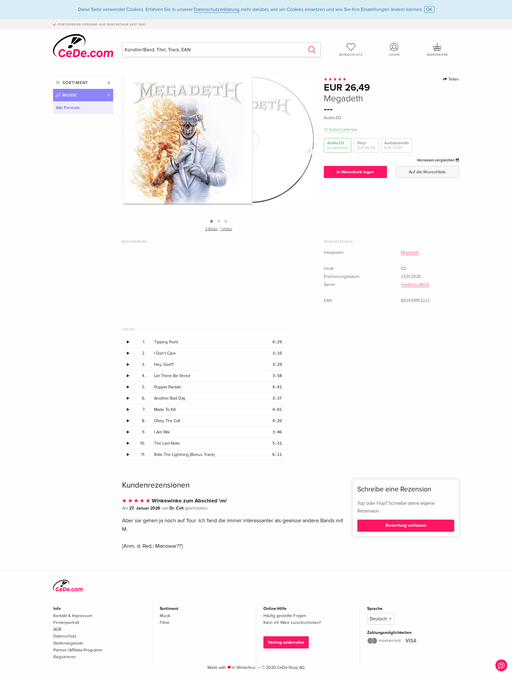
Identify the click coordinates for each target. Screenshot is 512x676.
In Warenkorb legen (355, 171)
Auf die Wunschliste (427, 171)
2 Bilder (211, 229)
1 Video (226, 229)
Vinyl (366, 145)
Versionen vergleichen (436, 160)
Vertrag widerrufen (286, 642)
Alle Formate (68, 107)
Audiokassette (396, 145)
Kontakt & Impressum (72, 615)
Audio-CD (337, 145)
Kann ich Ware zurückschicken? (292, 622)
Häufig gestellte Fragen (284, 615)
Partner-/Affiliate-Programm (77, 650)
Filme (164, 622)
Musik (70, 95)
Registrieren (64, 656)
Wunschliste (351, 55)
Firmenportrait (66, 622)
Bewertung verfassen (405, 525)
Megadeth (410, 253)
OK (429, 9)
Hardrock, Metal (415, 285)
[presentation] (309, 151)
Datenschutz (64, 636)
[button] (211, 221)
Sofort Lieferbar (343, 129)
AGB (57, 629)
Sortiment (75, 82)
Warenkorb (437, 55)
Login (394, 55)
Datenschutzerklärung (216, 9)
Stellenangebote (68, 643)
